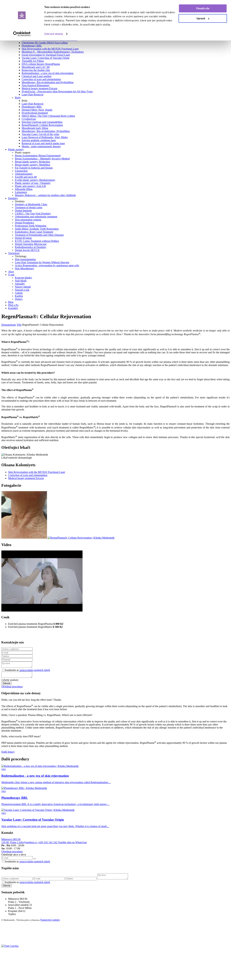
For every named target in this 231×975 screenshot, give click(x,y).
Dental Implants (23, 210)
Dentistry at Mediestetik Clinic (31, 204)
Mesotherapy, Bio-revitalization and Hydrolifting (48, 82)
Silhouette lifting (23, 189)
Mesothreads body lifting (35, 128)
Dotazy (19, 299)
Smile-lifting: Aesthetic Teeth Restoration (37, 228)
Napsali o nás (22, 289)
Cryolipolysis (29, 118)
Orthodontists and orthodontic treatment (36, 216)
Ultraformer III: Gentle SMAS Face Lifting (45, 42)
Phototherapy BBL (32, 45)
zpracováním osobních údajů (34, 670)
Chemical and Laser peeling (36, 76)
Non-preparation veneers (28, 219)
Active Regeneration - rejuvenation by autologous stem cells (47, 265)
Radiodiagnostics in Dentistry (30, 247)
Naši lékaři (20, 280)
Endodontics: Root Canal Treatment (34, 231)
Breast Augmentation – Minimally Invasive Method (42, 158)
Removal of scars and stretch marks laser (43, 143)
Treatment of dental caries (28, 207)
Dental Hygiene (23, 238)
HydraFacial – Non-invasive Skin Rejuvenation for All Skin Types (57, 91)
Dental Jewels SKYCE (27, 250)
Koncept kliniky (23, 277)
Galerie (19, 292)
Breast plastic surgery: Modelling (32, 164)
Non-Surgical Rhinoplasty (36, 85)
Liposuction (21, 170)
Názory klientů (23, 286)
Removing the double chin (36, 70)
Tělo (19, 324)
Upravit (201, 18)
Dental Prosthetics (24, 222)
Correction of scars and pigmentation (41, 79)
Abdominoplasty (24, 173)
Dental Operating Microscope (31, 244)
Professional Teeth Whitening (30, 225)
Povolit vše (202, 8)
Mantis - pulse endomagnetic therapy (41, 146)
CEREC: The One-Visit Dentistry (33, 213)
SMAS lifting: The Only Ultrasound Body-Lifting (48, 115)
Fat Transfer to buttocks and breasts (34, 167)
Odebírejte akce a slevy (13, 854)
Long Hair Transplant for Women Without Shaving (42, 262)
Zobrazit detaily (53, 33)
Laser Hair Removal (32, 94)
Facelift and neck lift (26, 176)
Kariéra (19, 295)
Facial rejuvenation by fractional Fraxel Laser (46, 54)
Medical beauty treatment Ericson (39, 88)
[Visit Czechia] (10, 945)
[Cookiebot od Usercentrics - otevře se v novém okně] (22, 33)
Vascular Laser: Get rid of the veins (40, 134)
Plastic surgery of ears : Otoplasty (33, 183)
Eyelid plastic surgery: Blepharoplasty (35, 180)
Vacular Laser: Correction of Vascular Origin (45, 57)
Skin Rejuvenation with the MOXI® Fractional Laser (50, 48)
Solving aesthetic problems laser (39, 140)
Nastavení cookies (50, 919)
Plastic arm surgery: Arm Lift (30, 186)
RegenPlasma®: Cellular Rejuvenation (42, 125)
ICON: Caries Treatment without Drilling (37, 241)
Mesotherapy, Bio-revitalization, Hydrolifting (46, 131)
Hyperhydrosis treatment (35, 112)
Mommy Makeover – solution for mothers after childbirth (45, 195)
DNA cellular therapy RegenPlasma (41, 64)
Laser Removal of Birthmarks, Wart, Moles (45, 137)
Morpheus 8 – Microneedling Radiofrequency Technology (53, 51)
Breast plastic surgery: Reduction (32, 161)
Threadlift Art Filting (33, 61)
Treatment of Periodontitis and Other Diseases (39, 234)
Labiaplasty (21, 192)
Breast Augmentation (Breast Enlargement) (38, 155)
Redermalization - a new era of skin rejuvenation (47, 73)
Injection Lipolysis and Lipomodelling (42, 122)
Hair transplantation (25, 259)
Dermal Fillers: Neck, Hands (37, 109)
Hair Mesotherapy (24, 268)
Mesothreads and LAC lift (36, 67)
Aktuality (20, 283)
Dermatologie (8, 324)
